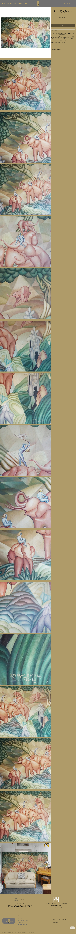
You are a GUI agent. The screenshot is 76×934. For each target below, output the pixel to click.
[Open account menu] (69, 3)
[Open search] (67, 3)
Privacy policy (19, 932)
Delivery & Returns (23, 920)
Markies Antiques (8, 932)
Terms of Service (22, 924)
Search (20, 918)
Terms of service (24, 932)
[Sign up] (72, 922)
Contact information (31, 932)
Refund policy (21, 926)
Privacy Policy (21, 922)
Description (55, 30)
